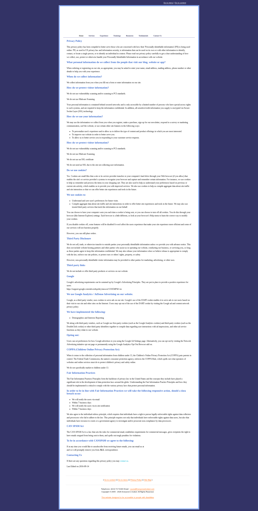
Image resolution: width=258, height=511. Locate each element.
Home (81, 36)
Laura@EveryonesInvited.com (142, 489)
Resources (129, 36)
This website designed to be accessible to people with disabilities (127, 497)
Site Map (147, 480)
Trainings (117, 36)
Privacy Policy (135, 480)
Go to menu (168, 3)
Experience (104, 36)
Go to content (180, 3)
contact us (124, 461)
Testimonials (143, 36)
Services (92, 36)
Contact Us (157, 36)
